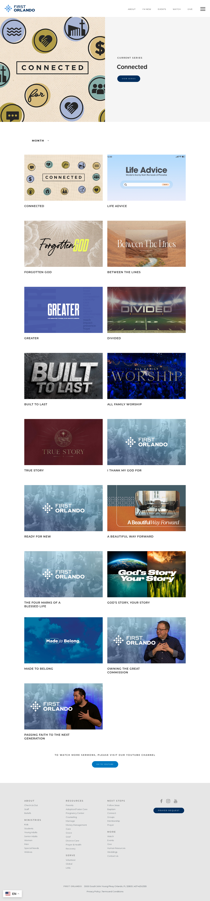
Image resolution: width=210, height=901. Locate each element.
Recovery (70, 849)
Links (68, 868)
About (132, 9)
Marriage (70, 821)
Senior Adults (30, 836)
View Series (129, 79)
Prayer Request (169, 810)
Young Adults (30, 832)
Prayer (110, 825)
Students (28, 828)
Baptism (111, 809)
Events (162, 9)
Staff (26, 809)
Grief (68, 837)
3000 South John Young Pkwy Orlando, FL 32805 (108, 886)
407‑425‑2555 (140, 886)
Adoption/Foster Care (76, 809)
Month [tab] (38, 140)
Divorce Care (72, 841)
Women (28, 840)
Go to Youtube (105, 764)
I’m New (146, 9)
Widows (28, 852)
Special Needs (31, 848)
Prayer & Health (73, 845)
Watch (177, 9)
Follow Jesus (113, 805)
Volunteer (71, 860)
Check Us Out (31, 805)
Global (69, 864)
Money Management (76, 825)
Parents (69, 805)
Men (26, 844)
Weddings (112, 852)
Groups (110, 817)
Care (68, 829)
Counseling (71, 817)
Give (190, 9)
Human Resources (116, 848)
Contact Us (112, 856)
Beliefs (27, 813)
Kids (26, 824)
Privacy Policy (93, 891)
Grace (69, 833)
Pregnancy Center (75, 813)
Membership (113, 821)
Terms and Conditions (112, 891)
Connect (111, 813)
